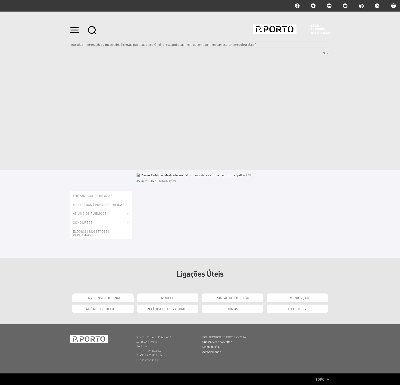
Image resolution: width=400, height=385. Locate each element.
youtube (345, 5)
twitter (313, 5)
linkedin (377, 5)
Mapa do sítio (211, 346)
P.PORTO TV (297, 309)
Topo (320, 379)
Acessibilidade (211, 352)
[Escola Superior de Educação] (291, 29)
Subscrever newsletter (217, 342)
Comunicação (297, 298)
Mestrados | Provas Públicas (125, 44)
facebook (297, 5)
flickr (329, 5)
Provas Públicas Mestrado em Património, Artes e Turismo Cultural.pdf (191, 175)
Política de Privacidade (167, 309)
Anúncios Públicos (102, 309)
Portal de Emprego (232, 298)
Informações (93, 44)
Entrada (75, 44)
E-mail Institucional (102, 298)
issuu (361, 5)
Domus (232, 309)
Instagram (393, 5)
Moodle (167, 298)
